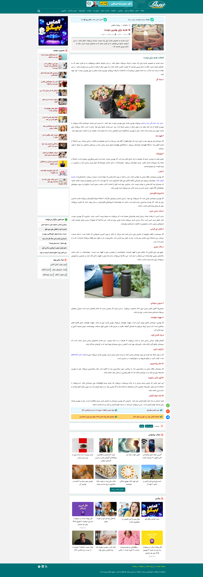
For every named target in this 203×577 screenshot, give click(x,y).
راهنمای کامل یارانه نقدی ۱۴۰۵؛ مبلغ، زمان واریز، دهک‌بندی (97, 417)
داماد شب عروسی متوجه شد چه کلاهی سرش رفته (106, 548)
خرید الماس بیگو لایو (153, 410)
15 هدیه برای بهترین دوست (117, 30)
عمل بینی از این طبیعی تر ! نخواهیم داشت (130, 520)
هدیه (141, 426)
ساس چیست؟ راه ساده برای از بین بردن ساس (82, 456)
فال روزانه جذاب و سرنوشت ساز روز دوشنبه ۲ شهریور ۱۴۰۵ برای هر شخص (83, 521)
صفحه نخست (160, 566)
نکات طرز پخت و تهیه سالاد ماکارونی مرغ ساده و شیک (106, 483)
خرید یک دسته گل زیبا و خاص (152, 123)
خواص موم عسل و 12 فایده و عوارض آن (83, 483)
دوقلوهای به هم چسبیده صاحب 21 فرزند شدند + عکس (129, 548)
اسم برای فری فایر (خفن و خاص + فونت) (152, 483)
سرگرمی (120, 10)
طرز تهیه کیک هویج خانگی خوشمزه (129, 483)
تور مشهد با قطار (60, 274)
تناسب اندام (105, 10)
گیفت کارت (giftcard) (78, 354)
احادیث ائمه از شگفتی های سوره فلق (56, 229)
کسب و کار (149, 426)
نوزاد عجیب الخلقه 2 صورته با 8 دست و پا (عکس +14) (98, 410)
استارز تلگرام (46, 269)
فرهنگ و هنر (129, 10)
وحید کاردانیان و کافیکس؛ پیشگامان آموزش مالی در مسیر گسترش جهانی (106, 457)
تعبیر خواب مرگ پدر (133, 454)
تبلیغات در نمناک (138, 566)
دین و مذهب (72, 10)
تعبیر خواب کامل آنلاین (58, 264)
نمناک (142, 10)
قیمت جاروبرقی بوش (59, 269)
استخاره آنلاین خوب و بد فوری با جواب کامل (146, 417)
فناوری (63, 10)
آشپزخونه (82, 10)
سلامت (89, 10)
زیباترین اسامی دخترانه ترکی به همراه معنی (54, 225)
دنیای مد (96, 10)
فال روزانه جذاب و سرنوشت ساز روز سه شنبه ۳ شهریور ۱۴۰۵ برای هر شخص (152, 550)
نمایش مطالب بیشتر (117, 489)
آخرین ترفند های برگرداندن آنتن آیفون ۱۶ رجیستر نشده (152, 456)
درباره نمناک (150, 566)
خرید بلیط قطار (48, 274)
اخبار (137, 10)
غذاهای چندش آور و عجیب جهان (105, 520)
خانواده (113, 10)
